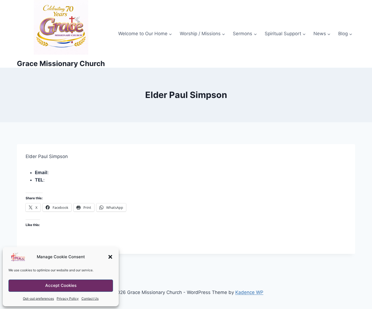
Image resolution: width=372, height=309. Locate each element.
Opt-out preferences (38, 298)
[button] (110, 257)
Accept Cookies (61, 285)
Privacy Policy (68, 298)
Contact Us (90, 298)
